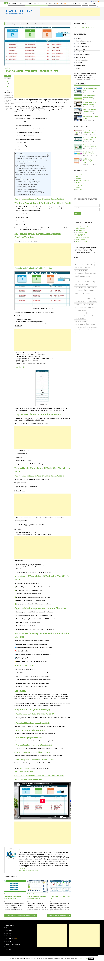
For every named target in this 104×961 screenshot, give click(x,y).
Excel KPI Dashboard (80, 287)
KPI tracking (78, 304)
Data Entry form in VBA (81, 270)
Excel (76, 276)
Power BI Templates (92, 327)
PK (19, 850)
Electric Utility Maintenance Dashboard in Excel (36, 897)
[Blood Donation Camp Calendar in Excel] (78, 97)
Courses (63, 3)
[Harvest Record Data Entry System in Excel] (78, 140)
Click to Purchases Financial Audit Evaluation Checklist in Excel (34, 156)
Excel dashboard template (81, 284)
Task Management (93, 330)
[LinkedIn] (21, 869)
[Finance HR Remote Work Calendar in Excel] (15, 886)
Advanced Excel (79, 175)
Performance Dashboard (82, 237)
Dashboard (30, 894)
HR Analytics (91, 296)
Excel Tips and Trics (81, 184)
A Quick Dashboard (80, 234)
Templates (29, 3)
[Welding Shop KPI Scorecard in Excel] (78, 118)
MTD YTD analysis (88, 304)
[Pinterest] (22, 869)
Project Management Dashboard (84, 227)
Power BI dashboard (80, 318)
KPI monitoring (92, 301)
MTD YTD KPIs (92, 307)
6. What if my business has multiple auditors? (29, 189)
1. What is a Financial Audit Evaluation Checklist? (29, 181)
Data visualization (79, 273)
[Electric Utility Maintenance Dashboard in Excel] (37, 886)
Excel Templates (89, 290)
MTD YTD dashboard (80, 307)
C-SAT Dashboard (80, 236)
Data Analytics (78, 267)
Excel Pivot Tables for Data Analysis (85, 28)
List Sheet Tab (22, 163)
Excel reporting (92, 287)
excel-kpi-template (85, 276)
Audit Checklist (8, 93)
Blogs (77, 38)
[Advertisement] (70, 12)
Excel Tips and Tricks (81, 46)
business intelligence (92, 262)
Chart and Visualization (82, 180)
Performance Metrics (80, 313)
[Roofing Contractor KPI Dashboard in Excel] (78, 111)
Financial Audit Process (7, 107)
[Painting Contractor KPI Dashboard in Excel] (78, 104)
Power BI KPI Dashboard (81, 321)
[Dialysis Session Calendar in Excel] (78, 90)
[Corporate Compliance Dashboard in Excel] (78, 133)
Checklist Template (24, 237)
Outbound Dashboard (81, 232)
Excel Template (7, 99)
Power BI (45, 3)
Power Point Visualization (83, 54)
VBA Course (78, 176)
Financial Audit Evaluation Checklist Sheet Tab (29, 161)
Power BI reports (91, 324)
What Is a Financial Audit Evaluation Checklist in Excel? (30, 158)
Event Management (91, 273)
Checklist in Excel (61, 203)
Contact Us (92, 3)
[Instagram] (20, 869)
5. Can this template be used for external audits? (29, 187)
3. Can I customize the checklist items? (27, 184)
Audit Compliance (8, 94)
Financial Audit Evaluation (9, 104)
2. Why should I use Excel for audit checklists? (29, 182)
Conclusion (19, 177)
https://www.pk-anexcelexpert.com (28, 870)
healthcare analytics (80, 296)
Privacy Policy (84, 958)
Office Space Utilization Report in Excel (59, 915)
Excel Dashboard (89, 282)
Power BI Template (80, 327)
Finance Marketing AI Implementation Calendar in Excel (21, 915)
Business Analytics (79, 262)
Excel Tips (77, 293)
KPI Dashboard (91, 299)
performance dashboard (81, 310)
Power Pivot (79, 52)
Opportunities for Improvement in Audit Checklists (29, 172)
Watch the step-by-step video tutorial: (27, 194)
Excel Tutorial (86, 293)
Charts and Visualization (82, 41)
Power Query (79, 57)
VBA (77, 68)
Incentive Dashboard (81, 241)
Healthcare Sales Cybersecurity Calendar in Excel (90, 160)
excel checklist (78, 282)
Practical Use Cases (21, 176)
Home (8, 24)
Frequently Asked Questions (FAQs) (26, 179)
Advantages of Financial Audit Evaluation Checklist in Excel (31, 170)
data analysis (90, 265)
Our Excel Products (80, 186)
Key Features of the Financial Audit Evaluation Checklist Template (32, 160)
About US (78, 187)
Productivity (79, 62)
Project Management (80, 330)
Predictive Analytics (81, 60)
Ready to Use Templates (74, 3)
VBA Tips (78, 182)
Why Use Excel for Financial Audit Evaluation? (27, 165)
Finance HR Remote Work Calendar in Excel (13, 897)
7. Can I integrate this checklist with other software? (30, 191)
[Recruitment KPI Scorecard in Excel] (60, 886)
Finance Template (7, 102)
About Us (85, 3)
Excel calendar (78, 279)
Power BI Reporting (80, 324)
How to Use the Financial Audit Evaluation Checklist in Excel (31, 167)
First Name (77, 207)
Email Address (78, 203)
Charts (21, 3)
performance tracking (80, 316)
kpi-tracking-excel (79, 299)
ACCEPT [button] (91, 958)
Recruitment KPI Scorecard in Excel (60, 897)
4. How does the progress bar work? (27, 186)
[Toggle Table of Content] (47, 154)
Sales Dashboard (80, 230)
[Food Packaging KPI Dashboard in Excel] (78, 154)
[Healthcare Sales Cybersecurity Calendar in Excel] (78, 161)
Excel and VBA (12, 3)
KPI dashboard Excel (80, 301)
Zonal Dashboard (80, 228)
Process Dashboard (80, 239)
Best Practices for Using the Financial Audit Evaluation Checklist (32, 174)
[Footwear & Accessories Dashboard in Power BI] (78, 147)
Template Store (53, 3)
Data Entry (87, 267)
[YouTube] (24, 869)
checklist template (79, 265)
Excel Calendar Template (91, 279)
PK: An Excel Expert (18, 11)
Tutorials (36, 3)
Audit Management (8, 96)
